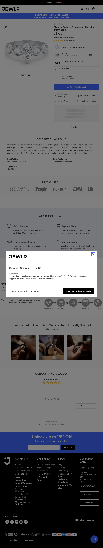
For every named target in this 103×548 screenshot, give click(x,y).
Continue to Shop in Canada (78, 291)
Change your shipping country (25, 291)
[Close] (93, 254)
